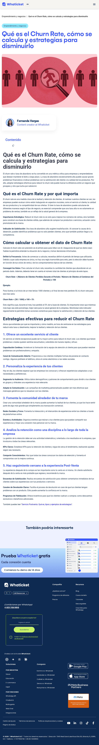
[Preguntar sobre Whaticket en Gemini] (13, 659)
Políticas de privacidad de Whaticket (26, 637)
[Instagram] (81, 723)
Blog (77, 591)
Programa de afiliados (60, 595)
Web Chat (9, 709)
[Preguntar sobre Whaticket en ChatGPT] (7, 659)
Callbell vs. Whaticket (45, 679)
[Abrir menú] (94, 4)
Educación (10, 678)
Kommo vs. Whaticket (45, 671)
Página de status (9, 725)
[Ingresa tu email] (24, 622)
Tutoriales (79, 599)
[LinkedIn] (75, 723)
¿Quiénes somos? (58, 591)
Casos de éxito (81, 595)
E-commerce (11, 683)
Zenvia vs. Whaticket (44, 683)
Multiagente (10, 704)
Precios (55, 599)
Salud (8, 674)
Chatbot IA (10, 700)
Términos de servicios (27, 721)
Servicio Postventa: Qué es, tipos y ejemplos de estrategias (46, 504)
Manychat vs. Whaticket (46, 688)
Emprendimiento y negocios (15, 26)
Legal (8, 687)
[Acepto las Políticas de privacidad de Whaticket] (11, 637)
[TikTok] (87, 723)
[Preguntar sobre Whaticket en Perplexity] (19, 659)
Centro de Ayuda (9, 721)
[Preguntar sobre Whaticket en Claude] (26, 659)
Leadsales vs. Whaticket (46, 675)
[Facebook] (93, 723)
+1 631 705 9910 (11, 607)
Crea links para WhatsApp (81, 609)
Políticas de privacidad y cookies (50, 721)
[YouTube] (68, 723)
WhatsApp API (11, 696)
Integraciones (11, 713)
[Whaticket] (12, 4)
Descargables (81, 604)
